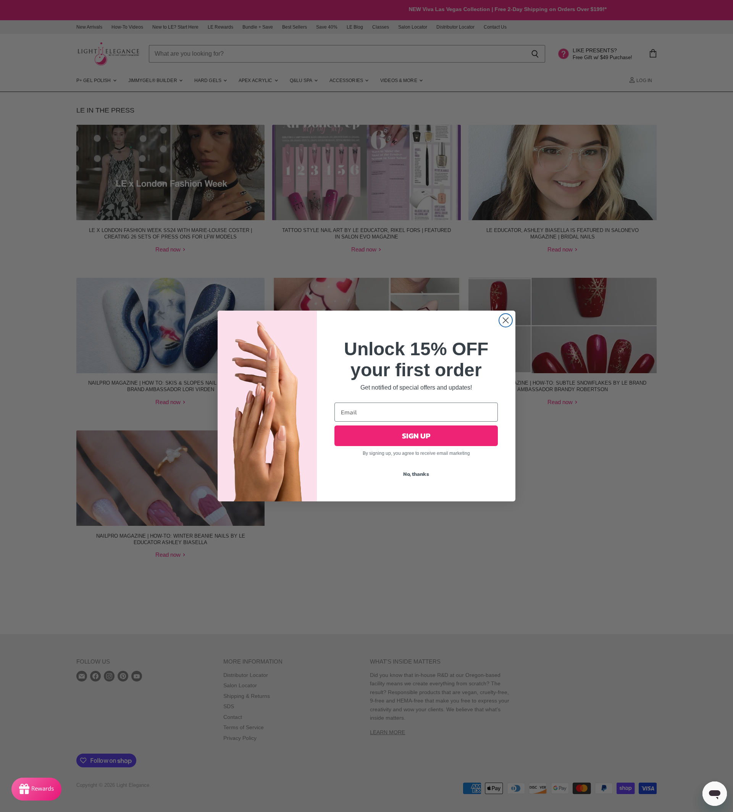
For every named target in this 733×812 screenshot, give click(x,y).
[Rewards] (36, 789)
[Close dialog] (505, 320)
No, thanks (416, 474)
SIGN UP (416, 435)
